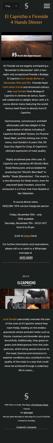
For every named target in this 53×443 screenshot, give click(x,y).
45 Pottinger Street (39, 405)
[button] (46, 57)
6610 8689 (26, 257)
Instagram (31, 427)
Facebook (20, 427)
